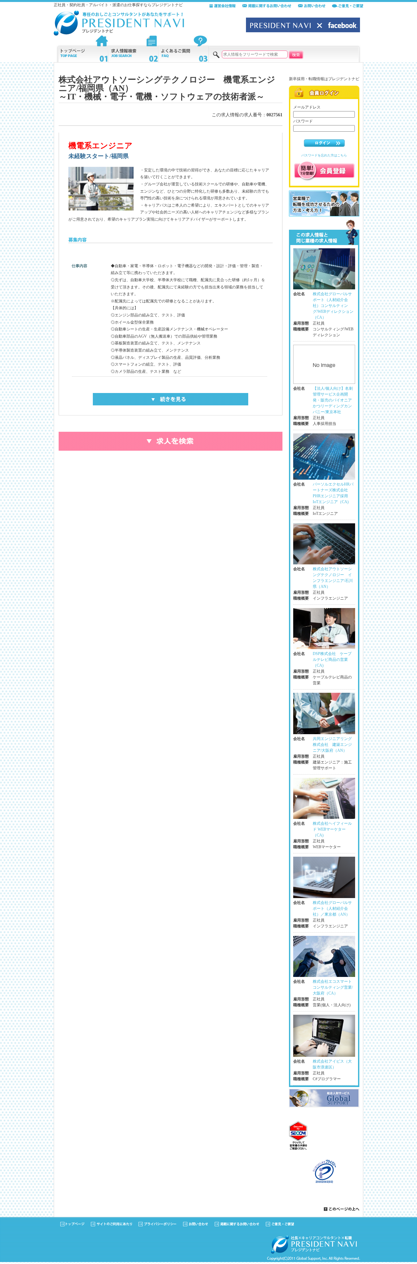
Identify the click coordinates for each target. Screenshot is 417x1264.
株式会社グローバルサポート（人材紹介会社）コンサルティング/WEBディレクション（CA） (333, 306)
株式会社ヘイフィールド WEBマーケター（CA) (332, 829)
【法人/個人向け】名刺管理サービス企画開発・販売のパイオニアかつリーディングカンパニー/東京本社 (333, 400)
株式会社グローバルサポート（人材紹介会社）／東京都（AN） (332, 908)
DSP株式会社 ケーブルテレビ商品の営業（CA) (332, 659)
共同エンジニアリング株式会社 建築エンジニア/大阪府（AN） (332, 744)
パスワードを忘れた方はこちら (324, 155)
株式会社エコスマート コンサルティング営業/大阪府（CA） (334, 987)
